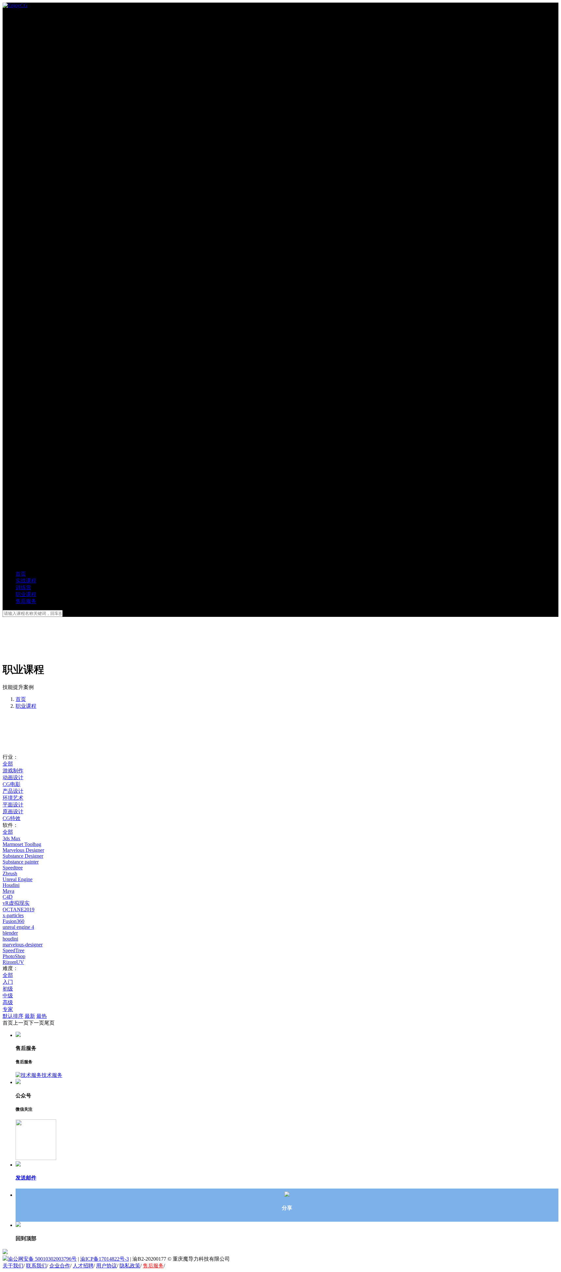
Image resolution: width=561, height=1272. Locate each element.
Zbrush (10, 873)
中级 (8, 995)
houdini (10, 939)
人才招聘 (83, 1265)
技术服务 (52, 1075)
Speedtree (13, 867)
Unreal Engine (17, 879)
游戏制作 (13, 770)
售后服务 (153, 1265)
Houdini (11, 885)
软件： (10, 825)
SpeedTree (13, 950)
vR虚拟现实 (16, 903)
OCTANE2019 (18, 909)
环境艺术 (13, 798)
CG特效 (11, 818)
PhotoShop (14, 956)
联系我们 (36, 1265)
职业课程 (26, 706)
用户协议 (106, 1265)
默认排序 (13, 1016)
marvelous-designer (23, 944)
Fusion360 (13, 921)
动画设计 (13, 777)
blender (10, 933)
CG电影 (11, 784)
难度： (10, 968)
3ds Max (11, 838)
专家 (8, 1009)
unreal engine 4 (18, 927)
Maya (8, 891)
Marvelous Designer (23, 850)
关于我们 (13, 1265)
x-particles (13, 915)
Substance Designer (23, 856)
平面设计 (13, 804)
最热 (41, 1016)
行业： (10, 757)
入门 (8, 982)
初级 (8, 988)
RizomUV (13, 962)
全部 (8, 764)
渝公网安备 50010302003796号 (42, 1259)
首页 (21, 699)
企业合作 (59, 1265)
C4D (8, 897)
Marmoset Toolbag (22, 844)
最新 (30, 1016)
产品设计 (13, 791)
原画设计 (13, 811)
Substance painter (21, 862)
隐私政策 (129, 1265)
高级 (8, 1002)
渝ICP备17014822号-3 (104, 1259)
